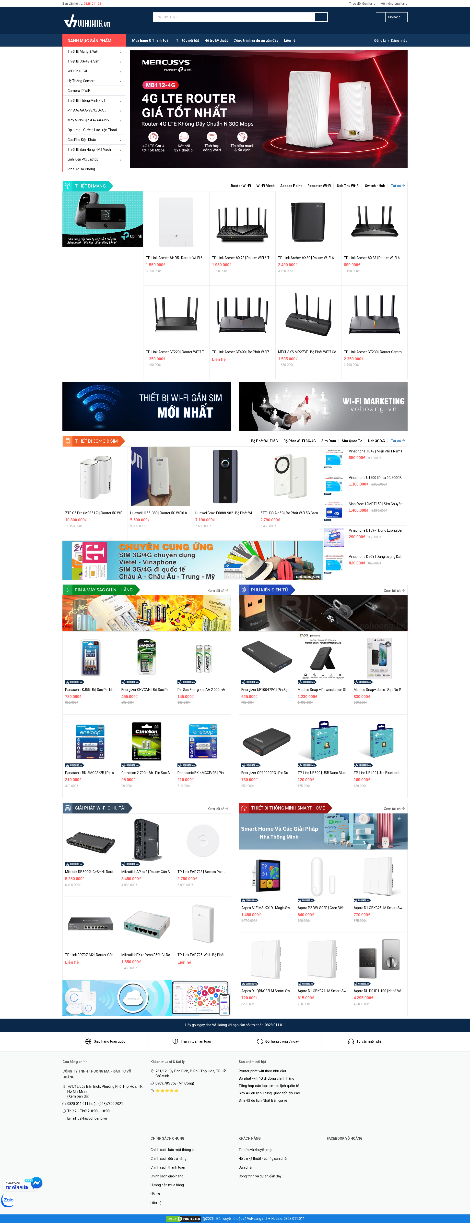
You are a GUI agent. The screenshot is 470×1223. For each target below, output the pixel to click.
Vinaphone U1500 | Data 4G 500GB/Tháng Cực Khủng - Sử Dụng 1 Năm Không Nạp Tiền (375, 478)
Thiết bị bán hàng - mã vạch (89, 149)
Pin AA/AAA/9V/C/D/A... (87, 110)
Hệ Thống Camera (81, 81)
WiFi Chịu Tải (77, 71)
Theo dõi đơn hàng (362, 3)
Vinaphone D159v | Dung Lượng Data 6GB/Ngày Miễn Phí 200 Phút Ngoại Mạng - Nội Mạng (375, 530)
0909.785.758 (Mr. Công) (174, 1083)
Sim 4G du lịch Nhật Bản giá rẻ (263, 1100)
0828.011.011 (93, 3)
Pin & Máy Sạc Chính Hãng (104, 589)
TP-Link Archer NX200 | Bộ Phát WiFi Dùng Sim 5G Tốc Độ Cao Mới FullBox (316, 513)
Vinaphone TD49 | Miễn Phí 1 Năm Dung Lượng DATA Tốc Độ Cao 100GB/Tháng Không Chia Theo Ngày (375, 451)
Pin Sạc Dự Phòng (81, 169)
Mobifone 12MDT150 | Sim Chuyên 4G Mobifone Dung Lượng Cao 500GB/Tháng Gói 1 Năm (375, 504)
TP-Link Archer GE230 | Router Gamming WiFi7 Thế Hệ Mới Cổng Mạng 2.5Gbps (404, 352)
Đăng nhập (399, 40)
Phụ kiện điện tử (269, 589)
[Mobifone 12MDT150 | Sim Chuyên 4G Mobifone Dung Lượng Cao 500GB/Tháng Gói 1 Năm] (334, 511)
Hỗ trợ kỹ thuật (216, 40)
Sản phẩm (247, 1167)
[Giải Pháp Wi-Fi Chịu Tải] (146, 998)
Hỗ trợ (155, 1194)
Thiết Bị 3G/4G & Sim (83, 61)
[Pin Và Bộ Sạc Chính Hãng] (146, 613)
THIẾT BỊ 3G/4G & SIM (96, 441)
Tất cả (396, 186)
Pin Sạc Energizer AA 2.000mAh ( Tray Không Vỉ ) (215, 690)
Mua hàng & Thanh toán (151, 40)
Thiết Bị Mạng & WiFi (83, 51)
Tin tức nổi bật (187, 40)
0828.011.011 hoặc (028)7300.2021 (95, 1103)
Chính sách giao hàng (167, 1176)
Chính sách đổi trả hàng (169, 1159)
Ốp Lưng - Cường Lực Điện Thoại (92, 130)
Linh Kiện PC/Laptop (83, 159)
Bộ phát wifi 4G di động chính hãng (266, 1078)
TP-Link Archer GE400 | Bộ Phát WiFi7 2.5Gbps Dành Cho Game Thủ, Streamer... (272, 352)
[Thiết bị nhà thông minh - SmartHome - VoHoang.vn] (323, 831)
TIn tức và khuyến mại (255, 1150)
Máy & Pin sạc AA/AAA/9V (88, 120)
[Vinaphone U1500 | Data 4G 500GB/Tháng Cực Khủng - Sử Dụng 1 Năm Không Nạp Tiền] (334, 485)
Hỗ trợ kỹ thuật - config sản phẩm (264, 1159)
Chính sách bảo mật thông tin (173, 1150)
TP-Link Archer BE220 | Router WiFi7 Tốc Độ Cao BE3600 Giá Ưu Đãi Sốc (200, 352)
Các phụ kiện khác (82, 140)
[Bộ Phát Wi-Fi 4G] (102, 219)
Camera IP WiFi (79, 91)
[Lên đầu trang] (456, 1193)
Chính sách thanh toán (168, 1167)
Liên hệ (289, 40)
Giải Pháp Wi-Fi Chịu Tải (100, 808)
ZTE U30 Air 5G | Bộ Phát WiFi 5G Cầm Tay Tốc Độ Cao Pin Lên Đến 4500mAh (253, 513)
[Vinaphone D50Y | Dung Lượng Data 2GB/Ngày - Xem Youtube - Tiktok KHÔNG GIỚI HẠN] (334, 564)
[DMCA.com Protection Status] (183, 1219)
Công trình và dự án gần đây (256, 40)
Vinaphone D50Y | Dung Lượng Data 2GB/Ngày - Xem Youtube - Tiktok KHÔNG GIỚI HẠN (375, 557)
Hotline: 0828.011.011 (288, 1219)
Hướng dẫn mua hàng (167, 1185)
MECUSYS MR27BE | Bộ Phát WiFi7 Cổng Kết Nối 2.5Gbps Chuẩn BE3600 (333, 352)
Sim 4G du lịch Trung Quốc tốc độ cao (269, 1093)
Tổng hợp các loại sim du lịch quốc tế (269, 1086)
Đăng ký (380, 40)
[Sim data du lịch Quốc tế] (192, 560)
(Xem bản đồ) (78, 1096)
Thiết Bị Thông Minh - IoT (87, 100)
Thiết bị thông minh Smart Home (288, 808)
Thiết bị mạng (90, 185)
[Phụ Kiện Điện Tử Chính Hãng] (323, 613)
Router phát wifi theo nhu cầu (262, 1071)
